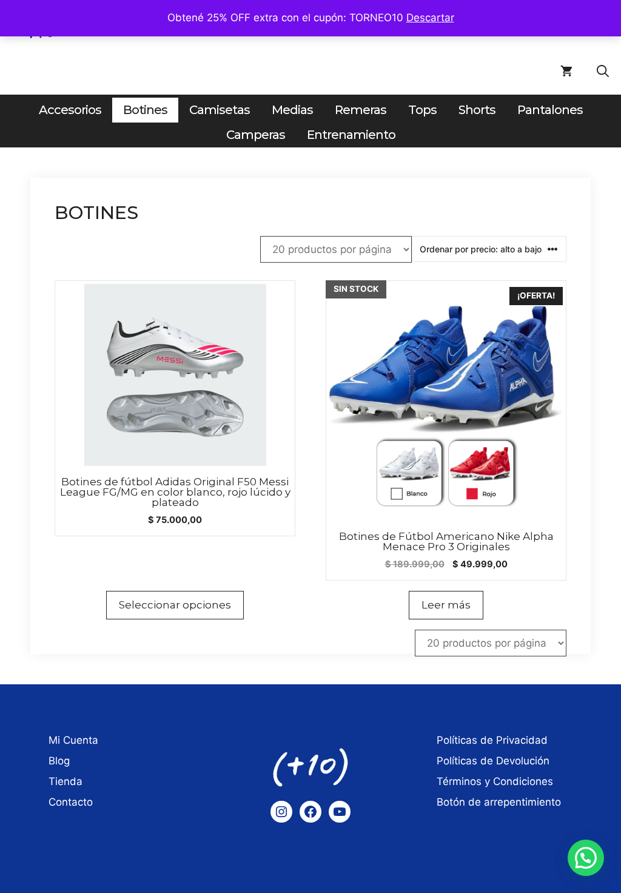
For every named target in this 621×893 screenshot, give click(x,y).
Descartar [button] (430, 18)
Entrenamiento (351, 134)
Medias (292, 110)
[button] (603, 71)
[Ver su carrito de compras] (566, 71)
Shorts (476, 110)
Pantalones (550, 110)
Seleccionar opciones (175, 605)
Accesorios (70, 110)
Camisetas (219, 110)
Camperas (255, 134)
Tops (422, 110)
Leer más (446, 605)
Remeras (360, 110)
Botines (145, 110)
